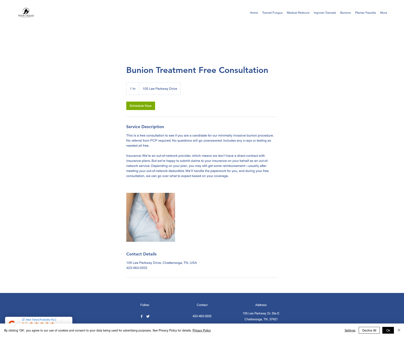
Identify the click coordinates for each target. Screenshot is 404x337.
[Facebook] (142, 316)
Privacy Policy (202, 330)
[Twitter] (148, 316)
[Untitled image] (150, 217)
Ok (388, 330)
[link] (140, 106)
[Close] (398, 330)
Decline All (369, 330)
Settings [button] (350, 330)
